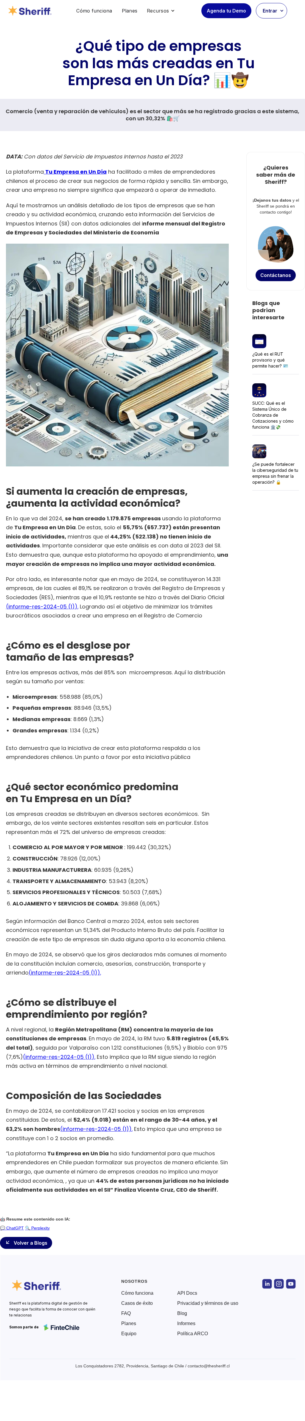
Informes (186, 1323)
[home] (31, 10)
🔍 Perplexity (37, 1228)
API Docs (187, 1293)
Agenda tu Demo (226, 11)
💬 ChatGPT (12, 1228)
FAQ (126, 1313)
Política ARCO (192, 1333)
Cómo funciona (94, 11)
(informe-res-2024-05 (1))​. (65, 972)
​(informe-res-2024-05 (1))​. (42, 606)
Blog (182, 1313)
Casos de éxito (137, 1303)
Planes (130, 11)
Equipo (128, 1333)
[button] (161, 10)
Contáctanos (275, 275)
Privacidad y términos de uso (207, 1303)
